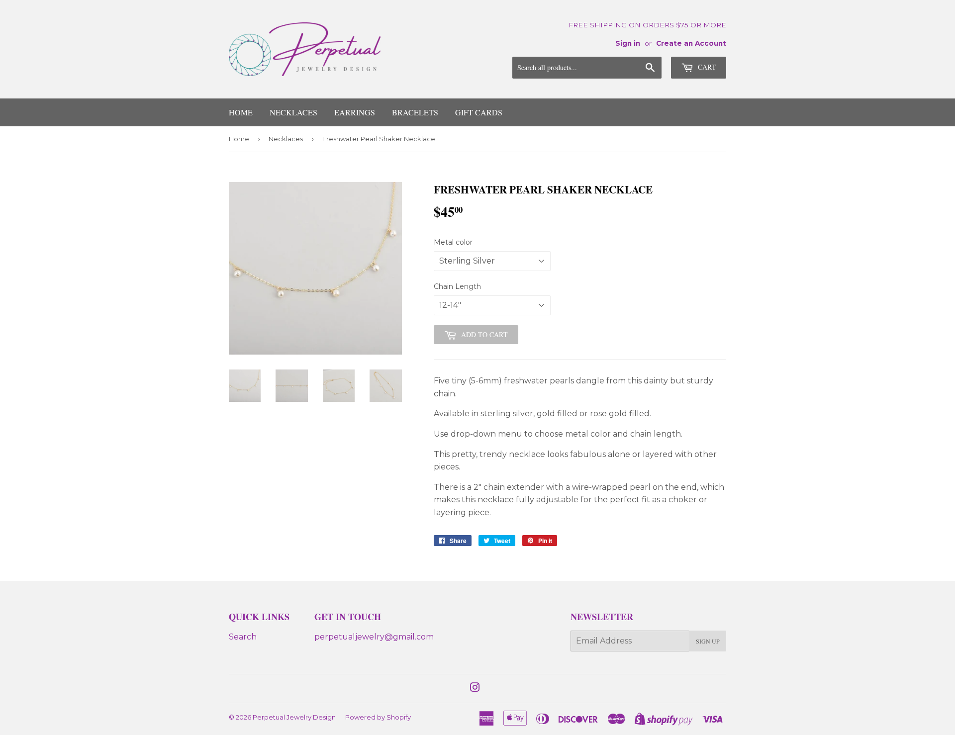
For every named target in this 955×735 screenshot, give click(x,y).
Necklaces (293, 112)
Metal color (453, 242)
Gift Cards (478, 112)
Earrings (354, 112)
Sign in (627, 43)
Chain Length (457, 286)
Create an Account (691, 43)
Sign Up (708, 641)
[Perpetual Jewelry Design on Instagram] (475, 688)
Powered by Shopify (378, 717)
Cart (706, 67)
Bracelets (415, 112)
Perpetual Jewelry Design (294, 717)
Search (243, 637)
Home (241, 112)
